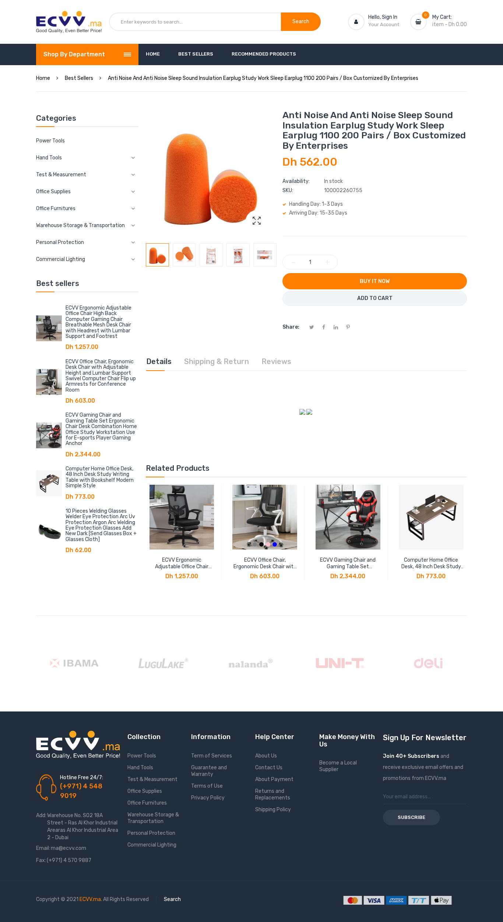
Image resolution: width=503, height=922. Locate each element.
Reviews (276, 361)
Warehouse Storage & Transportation (153, 818)
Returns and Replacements (272, 794)
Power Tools (50, 141)
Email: (43, 848)
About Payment (274, 779)
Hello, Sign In (382, 17)
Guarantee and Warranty (209, 770)
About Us (266, 756)
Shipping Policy (273, 809)
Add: (41, 815)
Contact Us (268, 767)
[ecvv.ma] (69, 17)
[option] (157, 254)
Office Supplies (144, 791)
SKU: (287, 190)
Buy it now (375, 281)
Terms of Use (207, 786)
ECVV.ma (90, 899)
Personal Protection (151, 833)
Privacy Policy (208, 798)
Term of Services (211, 756)
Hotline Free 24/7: (81, 777)
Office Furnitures (147, 803)
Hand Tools (140, 767)
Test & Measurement (152, 779)
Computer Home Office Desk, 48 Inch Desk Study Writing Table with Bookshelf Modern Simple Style (100, 477)
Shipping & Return (216, 361)
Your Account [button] (383, 24)
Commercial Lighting (151, 845)
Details (159, 361)
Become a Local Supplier (338, 766)
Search (172, 899)
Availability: (296, 181)
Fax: (41, 860)
